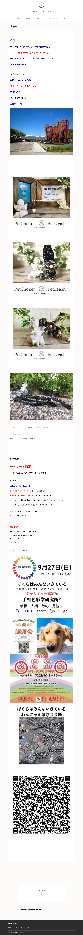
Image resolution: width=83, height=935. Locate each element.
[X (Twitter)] (22, 928)
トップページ (19, 18)
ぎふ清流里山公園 (16, 434)
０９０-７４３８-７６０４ (14, 928)
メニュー (44, 18)
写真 (38, 18)
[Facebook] (25, 928)
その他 (65, 18)
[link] (19, 491)
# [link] (10, 542)
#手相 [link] (21, 542)
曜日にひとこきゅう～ (20, 438)
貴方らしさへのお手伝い (55, 18)
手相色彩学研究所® (12, 923)
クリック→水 (13, 438)
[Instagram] (28, 928)
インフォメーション (29, 18)
